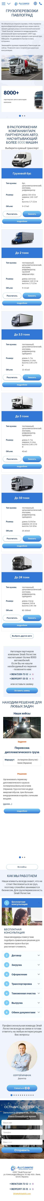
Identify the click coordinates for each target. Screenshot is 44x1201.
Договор (16, 955)
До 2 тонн (22, 252)
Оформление (19, 974)
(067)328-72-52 (19, 674)
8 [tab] (26, 1095)
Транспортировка (22, 983)
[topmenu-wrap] (9, 3)
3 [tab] (24, 115)
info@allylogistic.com (22, 1193)
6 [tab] (22, 1095)
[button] (35, 3)
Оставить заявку (22, 690)
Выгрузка (17, 1002)
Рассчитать (12, 214)
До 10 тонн (22, 498)
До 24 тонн (22, 577)
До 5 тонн (22, 416)
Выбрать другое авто (22, 636)
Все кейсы (22, 867)
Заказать (32, 214)
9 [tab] (28, 1095)
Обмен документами (23, 1012)
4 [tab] (18, 1095)
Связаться (19, 1088)
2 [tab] (22, 115)
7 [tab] (24, 1095)
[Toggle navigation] (3, 3)
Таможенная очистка (24, 993)
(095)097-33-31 (19, 678)
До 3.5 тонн (22, 334)
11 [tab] (33, 1095)
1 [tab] (20, 116)
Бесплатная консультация (20, 902)
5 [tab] (20, 1095)
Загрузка (17, 964)
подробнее (22, 221)
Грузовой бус (22, 173)
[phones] (40, 3)
